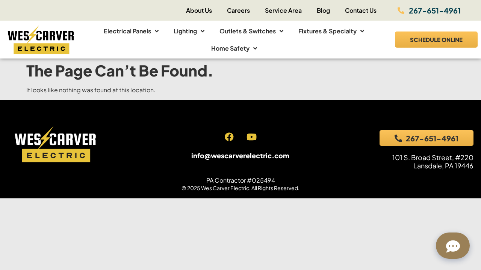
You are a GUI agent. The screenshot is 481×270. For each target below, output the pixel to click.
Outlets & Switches (247, 31)
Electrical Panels (127, 31)
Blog (323, 10)
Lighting (185, 31)
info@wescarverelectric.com (240, 155)
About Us (199, 10)
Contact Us (361, 10)
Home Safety (230, 48)
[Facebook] (229, 137)
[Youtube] (251, 137)
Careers (238, 10)
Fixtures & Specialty (327, 31)
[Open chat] (453, 245)
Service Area (283, 10)
